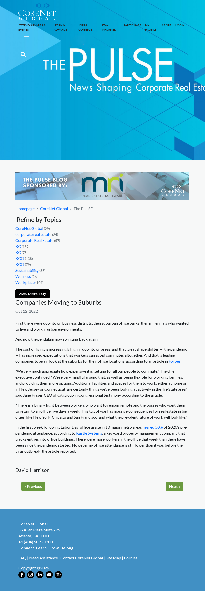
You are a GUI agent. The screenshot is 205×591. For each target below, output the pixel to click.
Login (180, 25)
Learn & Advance (60, 27)
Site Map (113, 558)
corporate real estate (34, 234)
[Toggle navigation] (25, 37)
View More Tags (32, 294)
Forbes (175, 361)
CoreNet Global (54, 208)
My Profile (150, 27)
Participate (132, 25)
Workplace (25, 282)
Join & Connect (85, 27)
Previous (33, 486)
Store (167, 25)
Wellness (23, 276)
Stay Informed (109, 27)
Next (174, 486)
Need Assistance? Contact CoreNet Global (66, 558)
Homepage (25, 208)
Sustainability (27, 270)
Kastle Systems (89, 433)
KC (18, 246)
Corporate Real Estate (35, 240)
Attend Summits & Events (32, 27)
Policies (131, 558)
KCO (20, 258)
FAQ (22, 558)
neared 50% (153, 427)
